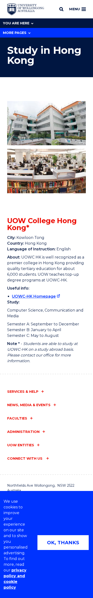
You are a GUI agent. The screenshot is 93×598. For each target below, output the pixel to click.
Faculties (17, 418)
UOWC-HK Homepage (34, 296)
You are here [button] (16, 23)
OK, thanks (63, 542)
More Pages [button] (14, 33)
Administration (23, 432)
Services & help (22, 391)
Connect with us (25, 458)
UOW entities (20, 445)
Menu (74, 9)
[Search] (61, 9)
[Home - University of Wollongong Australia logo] (25, 9)
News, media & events (29, 405)
